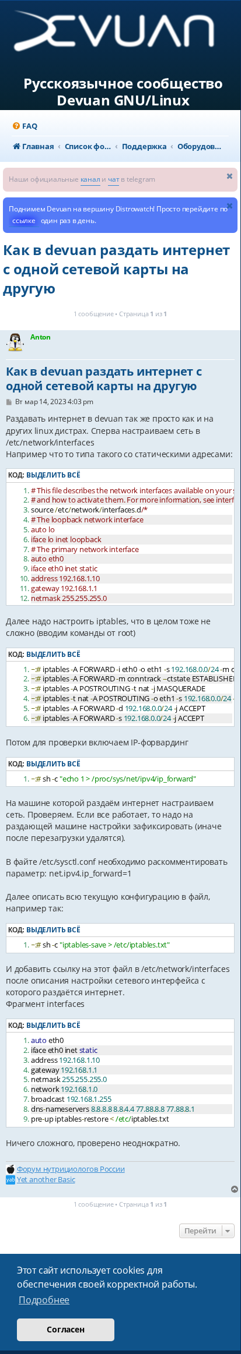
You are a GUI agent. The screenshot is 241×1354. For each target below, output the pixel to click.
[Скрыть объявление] (230, 175)
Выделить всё (53, 475)
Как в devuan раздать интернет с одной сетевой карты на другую (116, 269)
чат (113, 179)
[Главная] (123, 35)
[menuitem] (24, 126)
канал (90, 179)
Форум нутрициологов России (71, 1169)
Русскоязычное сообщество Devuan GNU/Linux (123, 92)
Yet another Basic (46, 1179)
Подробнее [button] (44, 1299)
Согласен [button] (65, 1329)
